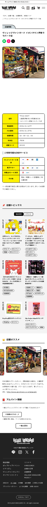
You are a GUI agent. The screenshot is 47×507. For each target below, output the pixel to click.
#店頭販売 (29, 296)
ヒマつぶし (7, 469)
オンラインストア (10, 475)
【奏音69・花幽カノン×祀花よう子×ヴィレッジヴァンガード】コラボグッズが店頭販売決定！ (34, 280)
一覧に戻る (23, 426)
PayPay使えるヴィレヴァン (11, 318)
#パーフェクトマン (31, 327)
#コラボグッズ (39, 293)
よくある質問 (23, 487)
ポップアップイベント (11, 465)
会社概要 (28, 483)
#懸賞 (5, 252)
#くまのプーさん (31, 249)
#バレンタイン (30, 324)
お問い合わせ (34, 487)
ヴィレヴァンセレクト (11, 472)
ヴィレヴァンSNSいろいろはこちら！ (14, 2)
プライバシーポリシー (10, 487)
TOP (4, 16)
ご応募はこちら (10, 414)
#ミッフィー (15, 249)
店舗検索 (27, 472)
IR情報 (20, 483)
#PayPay (6, 322)
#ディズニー (29, 252)
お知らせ (6, 483)
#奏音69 (38, 287)
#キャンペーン (14, 252)
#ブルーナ (6, 249)
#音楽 (38, 290)
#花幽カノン (29, 287)
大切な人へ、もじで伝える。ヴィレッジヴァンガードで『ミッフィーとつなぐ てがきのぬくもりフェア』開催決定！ (12, 240)
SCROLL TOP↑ (23, 497)
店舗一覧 (11, 16)
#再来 (41, 327)
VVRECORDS (29, 465)
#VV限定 (6, 287)
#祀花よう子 (29, 290)
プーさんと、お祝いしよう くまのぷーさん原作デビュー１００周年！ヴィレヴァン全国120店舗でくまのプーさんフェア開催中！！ (34, 240)
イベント (28, 214)
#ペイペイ (15, 322)
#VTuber (29, 293)
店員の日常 (28, 469)
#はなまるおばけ (8, 290)
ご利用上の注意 (37, 483)
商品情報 (19, 214)
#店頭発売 (6, 293)
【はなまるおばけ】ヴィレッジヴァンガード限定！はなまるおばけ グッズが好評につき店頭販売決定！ (11, 280)
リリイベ (27, 462)
